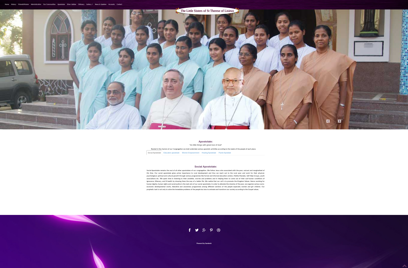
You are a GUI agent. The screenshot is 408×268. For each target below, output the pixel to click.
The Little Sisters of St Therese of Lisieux (207, 10)
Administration (36, 4)
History (13, 4)
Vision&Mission (23, 4)
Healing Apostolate (209, 153)
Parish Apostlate (225, 153)
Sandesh (208, 243)
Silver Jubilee (71, 4)
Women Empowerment (190, 153)
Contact (119, 4)
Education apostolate (171, 153)
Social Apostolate (154, 153)
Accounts (111, 4)
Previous (328, 121)
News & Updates (100, 4)
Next (339, 121)
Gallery (89, 5)
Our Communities (49, 4)
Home (7, 4)
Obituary (81, 4)
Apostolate (61, 4)
